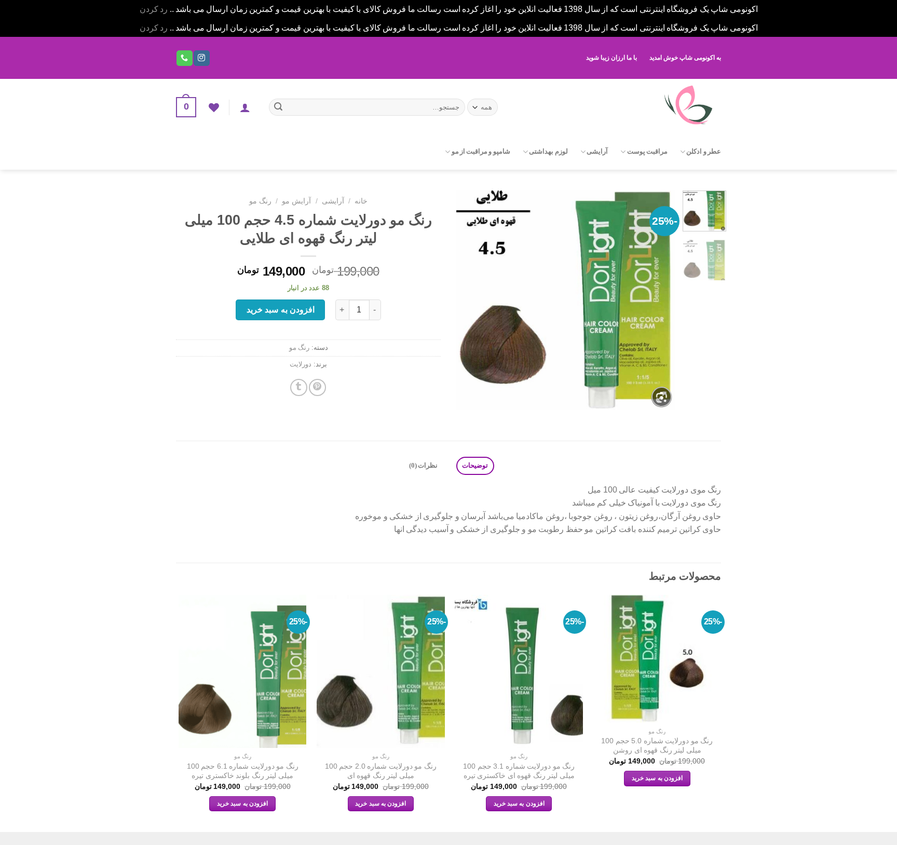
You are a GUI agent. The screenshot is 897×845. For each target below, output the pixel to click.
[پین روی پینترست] (317, 387)
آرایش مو (296, 201)
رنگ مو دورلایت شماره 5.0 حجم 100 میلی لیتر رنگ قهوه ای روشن (657, 746)
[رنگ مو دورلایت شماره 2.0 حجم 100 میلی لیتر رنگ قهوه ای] (381, 671)
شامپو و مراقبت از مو (481, 151)
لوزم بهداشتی (548, 151)
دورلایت (300, 364)
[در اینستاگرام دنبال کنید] (201, 58)
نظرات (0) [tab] (423, 465)
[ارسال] (278, 107)
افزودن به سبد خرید (281, 309)
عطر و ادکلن (703, 151)
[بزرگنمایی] (661, 397)
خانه (361, 201)
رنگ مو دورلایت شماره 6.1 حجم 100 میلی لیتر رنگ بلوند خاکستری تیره (242, 771)
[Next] (466, 300)
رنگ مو (260, 201)
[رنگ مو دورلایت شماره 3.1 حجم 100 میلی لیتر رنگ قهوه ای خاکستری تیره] (519, 671)
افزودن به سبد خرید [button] (657, 778)
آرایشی (597, 151)
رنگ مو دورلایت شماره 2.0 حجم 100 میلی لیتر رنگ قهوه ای (381, 771)
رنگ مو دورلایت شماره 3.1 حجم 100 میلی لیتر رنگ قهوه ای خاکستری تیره (519, 771)
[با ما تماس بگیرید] (184, 58)
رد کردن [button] (154, 9)
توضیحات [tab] (475, 465)
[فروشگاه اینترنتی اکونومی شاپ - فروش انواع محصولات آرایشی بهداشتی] (618, 106)
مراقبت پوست (647, 151)
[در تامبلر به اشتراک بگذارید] (298, 387)
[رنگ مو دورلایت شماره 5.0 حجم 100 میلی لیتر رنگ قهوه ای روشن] (657, 659)
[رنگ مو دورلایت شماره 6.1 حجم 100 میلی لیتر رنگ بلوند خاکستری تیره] (243, 671)
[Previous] (657, 300)
